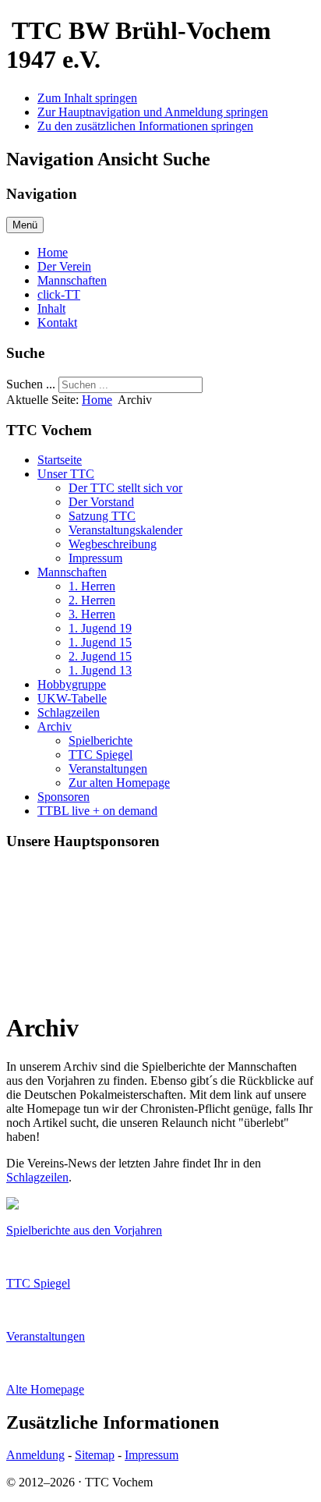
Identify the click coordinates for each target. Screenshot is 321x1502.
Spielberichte (100, 740)
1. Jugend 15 (100, 642)
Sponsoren (63, 796)
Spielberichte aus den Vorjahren (84, 1230)
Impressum (95, 558)
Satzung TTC (102, 516)
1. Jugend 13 (100, 670)
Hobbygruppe (71, 684)
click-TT (58, 294)
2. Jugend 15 (100, 656)
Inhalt (51, 308)
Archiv (54, 726)
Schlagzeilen (68, 712)
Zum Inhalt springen (87, 98)
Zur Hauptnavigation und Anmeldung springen (152, 112)
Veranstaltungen (108, 768)
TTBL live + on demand (97, 810)
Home (52, 252)
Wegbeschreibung (113, 544)
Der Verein (64, 266)
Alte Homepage (45, 1389)
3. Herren (92, 614)
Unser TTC (65, 473)
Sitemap (95, 1454)
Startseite (59, 459)
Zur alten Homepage (119, 782)
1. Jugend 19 (100, 628)
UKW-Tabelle (72, 698)
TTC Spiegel (100, 754)
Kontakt (57, 322)
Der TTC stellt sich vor (125, 487)
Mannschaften (72, 280)
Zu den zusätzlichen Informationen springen (145, 126)
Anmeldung (35, 1454)
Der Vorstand (101, 501)
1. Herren (92, 586)
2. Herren (92, 600)
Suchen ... (30, 384)
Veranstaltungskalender (125, 530)
